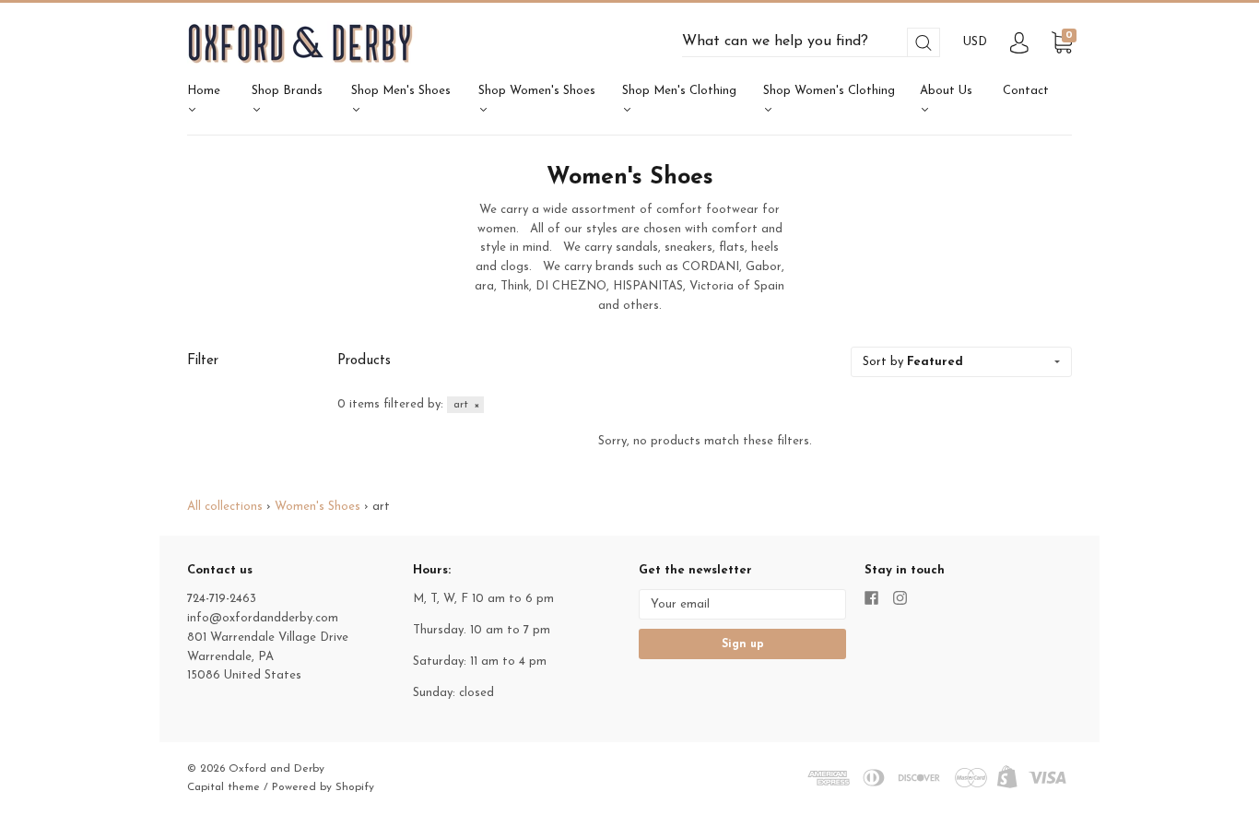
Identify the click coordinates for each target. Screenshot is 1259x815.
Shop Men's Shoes (401, 91)
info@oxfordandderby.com (262, 618)
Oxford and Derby (276, 768)
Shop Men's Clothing (679, 91)
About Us (946, 91)
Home (203, 91)
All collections (225, 507)
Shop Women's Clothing (829, 91)
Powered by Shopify (323, 787)
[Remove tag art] (465, 404)
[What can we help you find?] (811, 42)
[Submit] (923, 43)
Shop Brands (287, 91)
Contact (1026, 91)
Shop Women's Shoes (536, 91)
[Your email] (742, 604)
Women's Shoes (317, 507)
